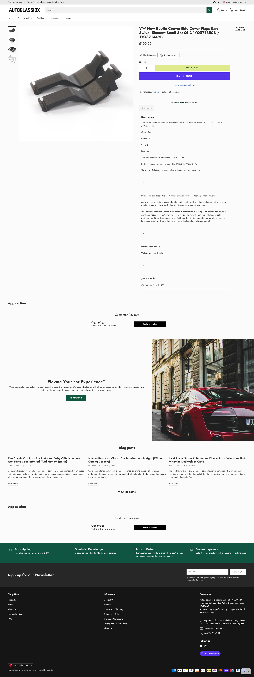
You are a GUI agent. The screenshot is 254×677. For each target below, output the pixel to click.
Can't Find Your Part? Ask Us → (184, 102)
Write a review (150, 324)
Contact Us (109, 599)
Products (12, 599)
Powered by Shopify (45, 670)
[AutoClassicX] (24, 10)
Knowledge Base (15, 614)
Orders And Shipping (113, 609)
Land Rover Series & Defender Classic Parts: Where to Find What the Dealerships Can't (207, 460)
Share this (148, 107)
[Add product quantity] (151, 68)
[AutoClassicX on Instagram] (218, 3)
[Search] (209, 10)
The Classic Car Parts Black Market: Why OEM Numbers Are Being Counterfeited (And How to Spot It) (44, 460)
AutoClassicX (29, 670)
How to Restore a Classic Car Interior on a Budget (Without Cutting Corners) (126, 460)
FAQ (10, 618)
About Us (108, 628)
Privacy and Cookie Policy (115, 623)
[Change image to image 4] (12, 59)
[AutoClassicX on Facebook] (214, 3)
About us (12, 609)
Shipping (155, 91)
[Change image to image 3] (12, 49)
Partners (107, 604)
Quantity (143, 62)
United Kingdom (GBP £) (235, 2)
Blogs (10, 604)
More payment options (184, 84)
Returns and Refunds (113, 614)
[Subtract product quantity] (141, 68)
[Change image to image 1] (12, 30)
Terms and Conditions (113, 618)
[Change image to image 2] (12, 40)
